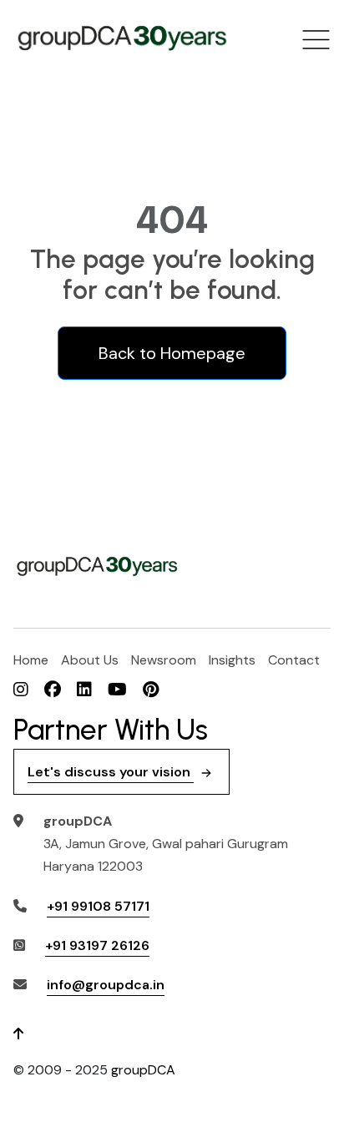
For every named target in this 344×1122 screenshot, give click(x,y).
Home (30, 660)
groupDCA (143, 1070)
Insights (232, 660)
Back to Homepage (172, 353)
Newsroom (163, 660)
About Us (90, 660)
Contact (294, 660)
